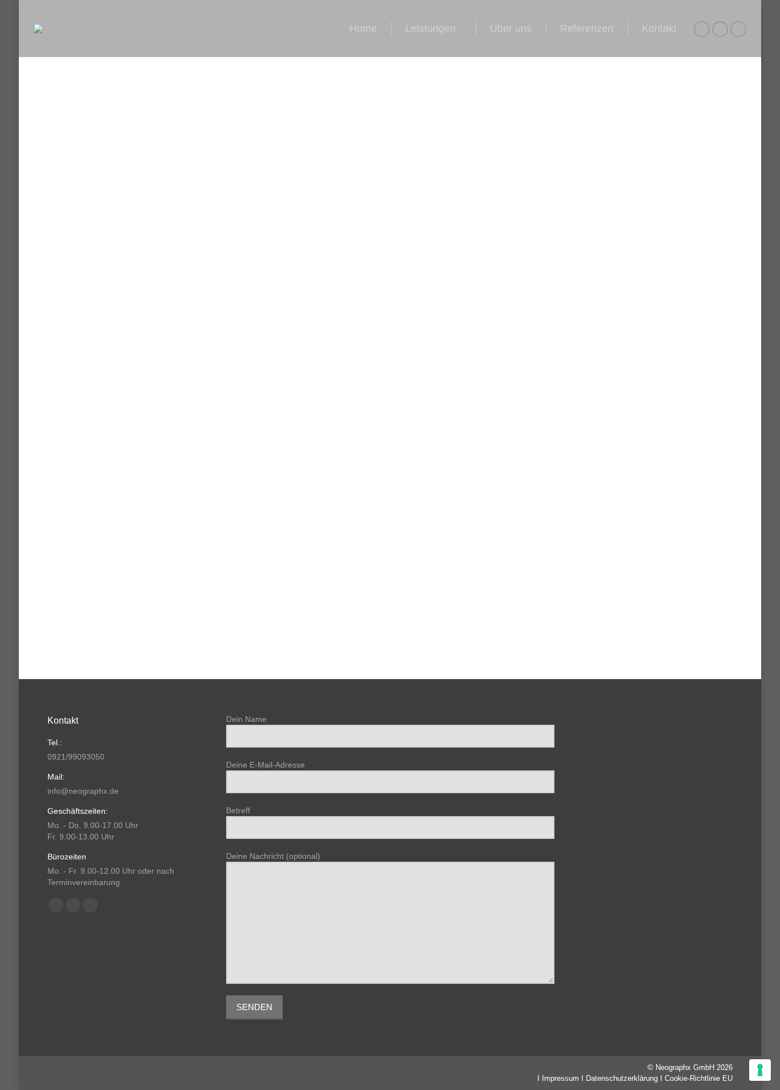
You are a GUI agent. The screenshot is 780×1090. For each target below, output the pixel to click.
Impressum (560, 1078)
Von (97, 556)
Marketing (58, 537)
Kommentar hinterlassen (245, 556)
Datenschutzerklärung (622, 1078)
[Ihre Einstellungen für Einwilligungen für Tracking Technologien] (760, 1070)
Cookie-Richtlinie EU (699, 1078)
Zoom (374, 364)
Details (405, 364)
